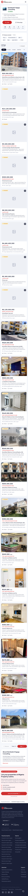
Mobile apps (23, 876)
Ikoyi (4, 37)
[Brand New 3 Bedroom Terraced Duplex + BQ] (14, 444)
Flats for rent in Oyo (6, 854)
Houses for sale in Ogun (7, 863)
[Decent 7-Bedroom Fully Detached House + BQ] (14, 726)
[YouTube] (12, 892)
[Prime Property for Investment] (14, 104)
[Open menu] (25, 2)
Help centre (23, 872)
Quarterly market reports (20, 847)
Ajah (4, 40)
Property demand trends (20, 842)
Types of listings (5, 872)
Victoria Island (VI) (12, 37)
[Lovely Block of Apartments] (14, 373)
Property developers (19, 840)
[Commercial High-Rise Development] (14, 138)
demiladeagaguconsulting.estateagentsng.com (14, 19)
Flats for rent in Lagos (6, 840)
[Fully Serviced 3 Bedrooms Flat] (14, 550)
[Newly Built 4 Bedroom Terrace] (14, 479)
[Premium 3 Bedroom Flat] (14, 655)
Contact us (23, 874)
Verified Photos (5, 879)
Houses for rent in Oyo (7, 851)
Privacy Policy (4, 889)
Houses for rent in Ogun (7, 858)
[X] (6, 892)
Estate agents (18, 838)
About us (23, 869)
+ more (21, 40)
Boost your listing (6, 876)
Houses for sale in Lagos (7, 842)
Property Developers (5, 801)
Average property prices (20, 845)
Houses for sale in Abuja (7, 849)
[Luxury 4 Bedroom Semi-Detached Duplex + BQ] (14, 514)
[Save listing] (25, 54)
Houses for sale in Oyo (7, 856)
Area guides (17, 851)
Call (8, 22)
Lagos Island (15, 40)
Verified (11, 11)
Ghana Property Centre (17, 830)
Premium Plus (5, 874)
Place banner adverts (6, 881)
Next (21, 746)
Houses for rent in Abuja (7, 845)
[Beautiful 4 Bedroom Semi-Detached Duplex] (14, 409)
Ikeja (8, 40)
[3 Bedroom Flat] (14, 691)
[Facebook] (3, 892)
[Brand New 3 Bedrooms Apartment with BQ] (14, 338)
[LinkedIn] (9, 892)
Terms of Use (11, 889)
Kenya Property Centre (6, 830)
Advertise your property (7, 869)
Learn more (5, 820)
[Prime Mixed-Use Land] (14, 304)
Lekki (20, 37)
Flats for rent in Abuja (6, 847)
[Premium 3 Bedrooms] (14, 620)
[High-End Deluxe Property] (14, 204)
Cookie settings (18, 889)
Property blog (18, 849)
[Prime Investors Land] (14, 171)
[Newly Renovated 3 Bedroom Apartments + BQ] (14, 69)
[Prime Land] (14, 271)
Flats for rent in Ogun (6, 861)
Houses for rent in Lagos (7, 838)
